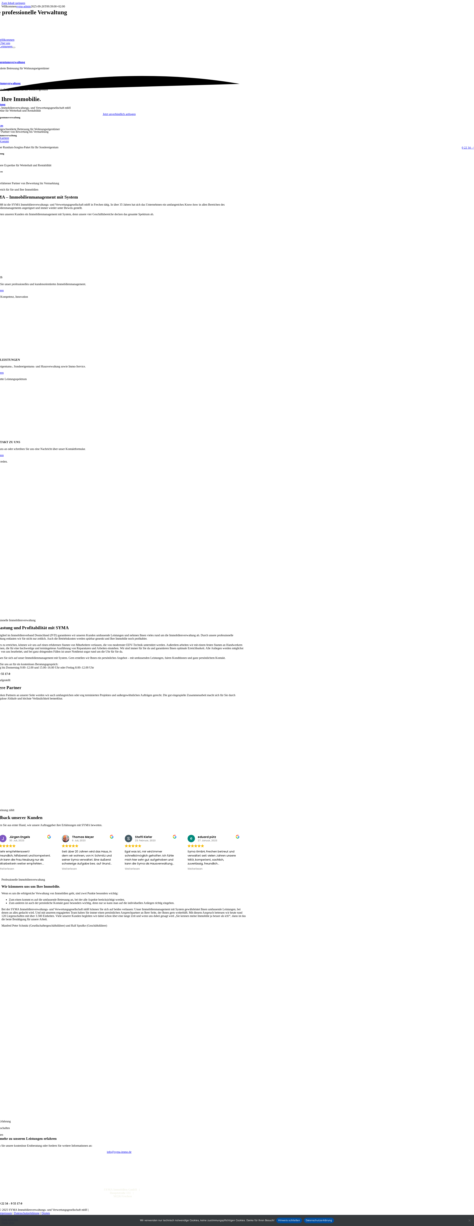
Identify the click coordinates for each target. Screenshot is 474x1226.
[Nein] (469, 1220)
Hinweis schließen (289, 1220)
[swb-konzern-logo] (119, 735)
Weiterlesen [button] (69, 869)
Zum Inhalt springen (13, 3)
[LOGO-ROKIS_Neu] (119, 803)
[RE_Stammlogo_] (119, 769)
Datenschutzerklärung (26, 1213)
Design (45, 1213)
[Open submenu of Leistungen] (13, 47)
